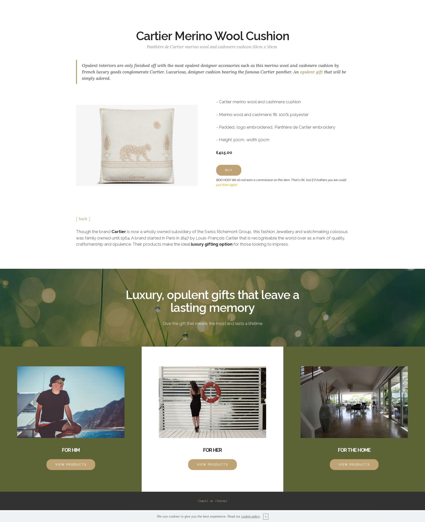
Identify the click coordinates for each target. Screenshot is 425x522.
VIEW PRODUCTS (70, 464)
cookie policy (250, 516)
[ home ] (221, 501)
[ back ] (83, 218)
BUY (228, 170)
